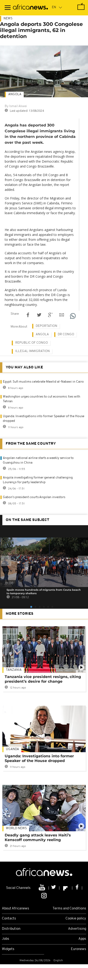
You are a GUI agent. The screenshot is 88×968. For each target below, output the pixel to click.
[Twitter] (54, 888)
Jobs (5, 939)
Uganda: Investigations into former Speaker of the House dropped (39, 758)
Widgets (8, 949)
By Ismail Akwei (16, 106)
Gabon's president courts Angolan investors (34, 497)
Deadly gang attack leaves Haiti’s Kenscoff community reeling (38, 837)
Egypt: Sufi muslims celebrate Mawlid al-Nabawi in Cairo (43, 382)
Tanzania (14, 670)
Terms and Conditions (69, 908)
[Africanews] (30, 7)
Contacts (9, 918)
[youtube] (42, 888)
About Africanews (15, 908)
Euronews (78, 949)
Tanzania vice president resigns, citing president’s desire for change (43, 679)
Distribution (11, 929)
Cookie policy (75, 918)
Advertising (77, 929)
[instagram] (44, 895)
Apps (82, 939)
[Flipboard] (65, 888)
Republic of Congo (31, 343)
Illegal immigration (32, 351)
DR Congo (66, 334)
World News (16, 828)
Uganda (12, 749)
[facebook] (77, 888)
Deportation (46, 326)
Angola (14, 94)
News (8, 18)
